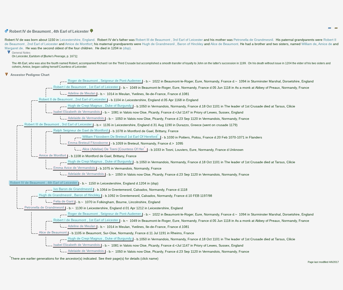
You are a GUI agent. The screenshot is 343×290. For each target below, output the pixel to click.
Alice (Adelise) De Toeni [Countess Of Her (113, 149)
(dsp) (127, 48)
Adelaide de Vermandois (86, 118)
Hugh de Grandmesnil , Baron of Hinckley (172, 44)
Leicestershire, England (77, 40)
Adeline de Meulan (81, 93)
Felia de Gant (63, 201)
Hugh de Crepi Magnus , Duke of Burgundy (100, 105)
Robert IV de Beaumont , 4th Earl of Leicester (43, 182)
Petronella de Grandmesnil (253, 40)
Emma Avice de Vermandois (74, 168)
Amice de (325, 44)
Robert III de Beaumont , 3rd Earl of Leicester (169, 40)
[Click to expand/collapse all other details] (336, 28)
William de (309, 44)
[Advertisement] (172, 12)
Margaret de (14, 48)
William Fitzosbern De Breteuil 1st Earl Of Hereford (119, 136)
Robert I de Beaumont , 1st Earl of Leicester (85, 87)
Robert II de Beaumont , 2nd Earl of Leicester (72, 99)
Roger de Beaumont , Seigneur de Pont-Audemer (104, 80)
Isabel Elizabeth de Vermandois (76, 111)
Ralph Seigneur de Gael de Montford (80, 130)
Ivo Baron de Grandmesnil (72, 189)
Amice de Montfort (78, 44)
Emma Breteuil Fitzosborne (88, 143)
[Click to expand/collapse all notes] (329, 28)
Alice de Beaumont (224, 44)
